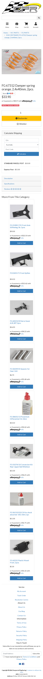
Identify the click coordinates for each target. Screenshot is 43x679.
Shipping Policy (21, 640)
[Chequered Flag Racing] (21, 7)
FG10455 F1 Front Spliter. (20, 273)
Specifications (9, 184)
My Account (21, 591)
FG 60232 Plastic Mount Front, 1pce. (19, 561)
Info (34, 101)
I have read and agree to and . (22, 658)
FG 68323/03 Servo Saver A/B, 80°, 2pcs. (20, 322)
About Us (21, 607)
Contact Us (21, 615)
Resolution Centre (21, 600)
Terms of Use (21, 623)
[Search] (39, 18)
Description (8, 178)
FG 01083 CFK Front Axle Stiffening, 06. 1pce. (20, 226)
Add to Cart (21, 243)
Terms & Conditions (30, 657)
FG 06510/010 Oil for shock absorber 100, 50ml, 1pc (21, 513)
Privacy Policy (21, 627)
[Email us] (20, 664)
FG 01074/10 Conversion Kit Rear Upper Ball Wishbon (21, 465)
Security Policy (21, 635)
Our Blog (21, 611)
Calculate (22, 154)
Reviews (7, 189)
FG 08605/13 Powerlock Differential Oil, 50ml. (19, 418)
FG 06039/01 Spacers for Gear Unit (20, 370)
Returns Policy (21, 631)
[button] (21, 124)
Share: (5, 93)
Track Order (21, 595)
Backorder (22, 118)
